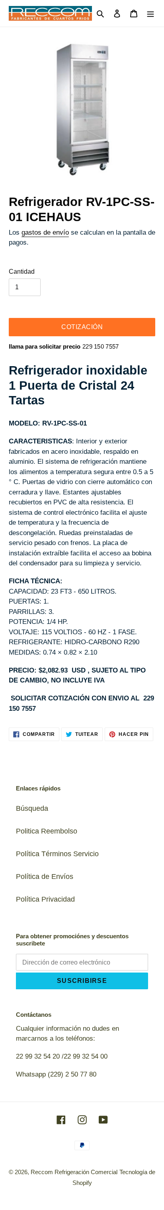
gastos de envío (45, 232)
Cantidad (22, 271)
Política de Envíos (44, 877)
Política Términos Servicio (57, 854)
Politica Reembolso (46, 831)
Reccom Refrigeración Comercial (74, 1172)
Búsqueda (32, 808)
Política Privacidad (45, 899)
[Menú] (150, 13)
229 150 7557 (100, 346)
